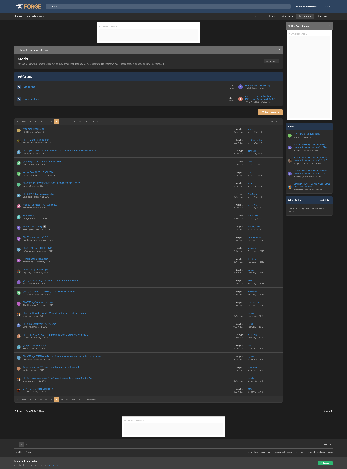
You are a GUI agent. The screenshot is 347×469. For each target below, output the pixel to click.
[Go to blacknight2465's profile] (240, 86)
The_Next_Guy (29, 305)
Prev (24, 122)
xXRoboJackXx (29, 229)
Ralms (250, 183)
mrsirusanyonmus (31, 175)
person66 (27, 359)
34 (51, 122)
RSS (29, 452)
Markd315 (27, 207)
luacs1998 (252, 334)
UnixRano (27, 337)
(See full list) (324, 200)
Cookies (19, 452)
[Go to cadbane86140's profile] (290, 187)
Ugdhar (299, 163)
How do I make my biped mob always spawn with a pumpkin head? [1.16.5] (311, 145)
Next (73, 122)
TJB (297, 137)
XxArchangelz (29, 251)
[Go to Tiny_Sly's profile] (240, 99)
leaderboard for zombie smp (257, 85)
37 (67, 122)
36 (62, 122)
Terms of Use (52, 465)
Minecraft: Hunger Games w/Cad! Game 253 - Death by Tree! (312, 185)
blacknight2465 (251, 88)
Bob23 (26, 348)
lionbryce (27, 153)
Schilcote (27, 326)
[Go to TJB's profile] (290, 136)
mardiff (26, 164)
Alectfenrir (27, 261)
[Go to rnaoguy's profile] (290, 147)
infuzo (26, 131)
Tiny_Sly (247, 102)
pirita (25, 370)
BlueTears (27, 197)
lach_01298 (28, 218)
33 (46, 122)
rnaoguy (299, 150)
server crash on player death (307, 134)
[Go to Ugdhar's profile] (290, 161)
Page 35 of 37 (91, 122)
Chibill (251, 161)
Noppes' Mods (31, 99)
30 (30, 122)
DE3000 (26, 391)
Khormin (252, 248)
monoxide (252, 367)
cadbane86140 (302, 189)
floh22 (250, 324)
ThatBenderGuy (30, 142)
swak (25, 283)
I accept (326, 463)
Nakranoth (28, 294)
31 (35, 122)
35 (56, 122)
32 (41, 122)
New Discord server (300, 26)
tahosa (26, 186)
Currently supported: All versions (35, 50)
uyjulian (26, 272)
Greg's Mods (30, 86)
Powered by (320, 452)
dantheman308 (30, 240)
